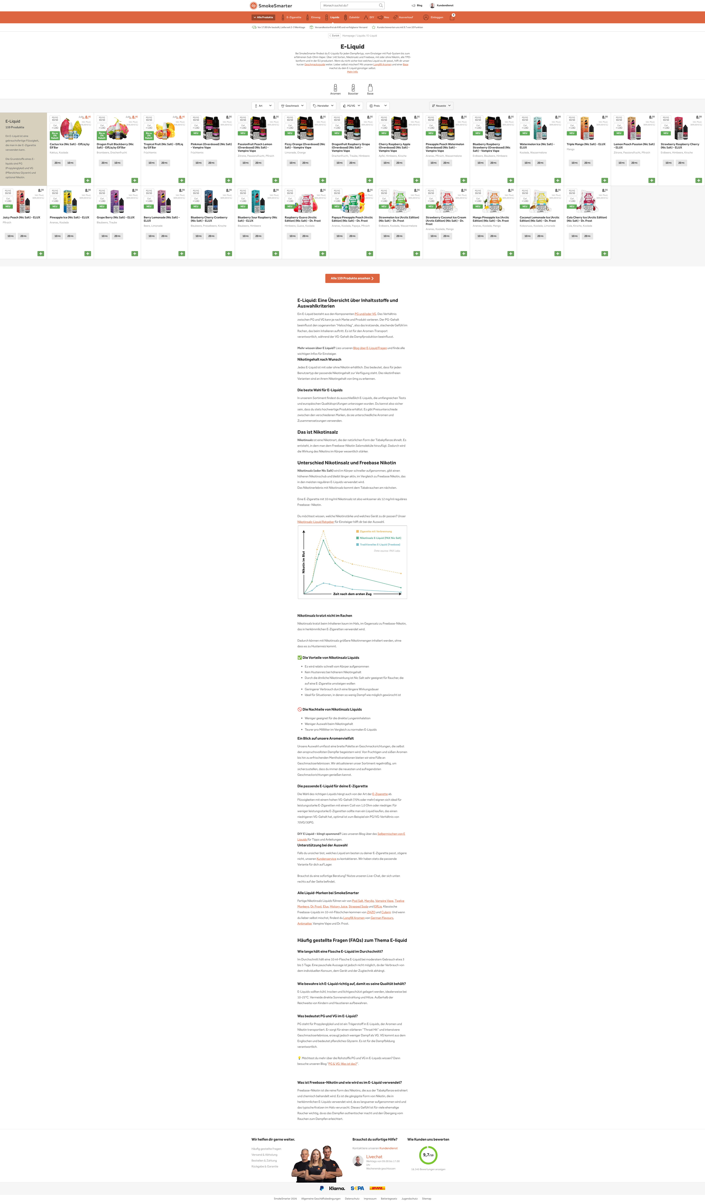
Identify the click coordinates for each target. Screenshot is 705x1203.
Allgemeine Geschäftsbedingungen (321, 1199)
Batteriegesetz (389, 1199)
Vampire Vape (384, 901)
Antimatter (304, 923)
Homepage (348, 36)
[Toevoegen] (87, 180)
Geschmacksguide (314, 65)
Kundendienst (388, 1148)
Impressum (370, 1199)
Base (405, 65)
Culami (386, 912)
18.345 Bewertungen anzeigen (428, 1169)
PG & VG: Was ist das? (342, 1064)
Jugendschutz (410, 1199)
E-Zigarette (380, 794)
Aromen (335, 93)
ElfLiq (378, 906)
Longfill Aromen (382, 65)
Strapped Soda (358, 906)
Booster (353, 93)
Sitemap (426, 1199)
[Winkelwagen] (452, 17)
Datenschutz (352, 1199)
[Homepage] (271, 6)
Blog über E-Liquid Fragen (370, 348)
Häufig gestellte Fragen (266, 1149)
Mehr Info (352, 72)
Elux (326, 906)
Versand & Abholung (264, 1155)
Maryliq (369, 901)
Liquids (361, 36)
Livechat (374, 1157)
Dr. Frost (316, 906)
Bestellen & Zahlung (264, 1160)
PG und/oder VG (365, 314)
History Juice (338, 906)
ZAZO (371, 912)
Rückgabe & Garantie (265, 1166)
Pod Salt (357, 901)
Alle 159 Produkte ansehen (350, 278)
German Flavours (382, 918)
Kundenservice (326, 859)
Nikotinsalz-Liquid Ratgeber (315, 522)
